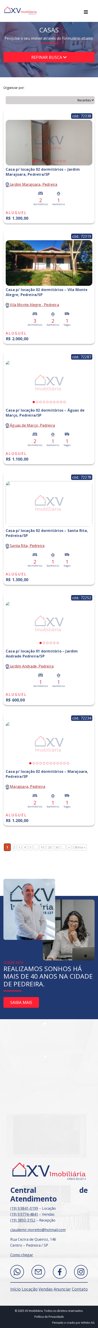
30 (57, 847)
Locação (30, 1289)
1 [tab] (34, 161)
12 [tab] (68, 281)
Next (87, 142)
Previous (10, 142)
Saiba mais (21, 1002)
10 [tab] (64, 161)
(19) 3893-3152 (22, 1220)
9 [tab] (61, 161)
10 (42, 847)
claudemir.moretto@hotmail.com (38, 1229)
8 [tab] (58, 161)
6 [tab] (51, 161)
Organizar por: (13, 87)
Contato (80, 1289)
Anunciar (62, 1289)
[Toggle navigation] (86, 12)
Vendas (46, 1289)
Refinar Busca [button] (47, 57)
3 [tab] (40, 161)
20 (50, 847)
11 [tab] (64, 281)
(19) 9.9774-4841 (24, 1214)
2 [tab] (37, 161)
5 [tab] (47, 161)
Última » (79, 847)
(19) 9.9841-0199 (24, 1208)
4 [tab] (44, 161)
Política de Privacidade (49, 1317)
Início (15, 1289)
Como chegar (21, 1254)
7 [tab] (54, 161)
